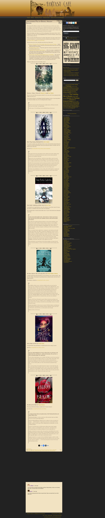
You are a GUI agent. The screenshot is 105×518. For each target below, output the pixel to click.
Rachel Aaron (66, 235)
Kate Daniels (73, 89)
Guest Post (65, 88)
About (32, 17)
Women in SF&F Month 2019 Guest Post (68, 104)
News (70, 91)
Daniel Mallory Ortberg (53, 273)
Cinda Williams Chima (67, 132)
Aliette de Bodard (67, 119)
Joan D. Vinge (66, 150)
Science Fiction (67, 92)
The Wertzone (66, 262)
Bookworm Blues (66, 241)
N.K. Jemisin (67, 91)
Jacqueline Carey (69, 89)
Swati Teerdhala (66, 211)
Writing (72, 108)
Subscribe (66, 33)
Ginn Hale (65, 140)
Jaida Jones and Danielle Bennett (69, 147)
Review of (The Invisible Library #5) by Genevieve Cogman (42, 44)
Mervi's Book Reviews (67, 248)
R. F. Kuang (66, 189)
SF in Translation (67, 254)
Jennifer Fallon (66, 148)
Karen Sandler (66, 154)
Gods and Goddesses (75, 87)
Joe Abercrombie (67, 151)
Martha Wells (66, 175)
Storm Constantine (67, 209)
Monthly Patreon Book (72, 90)
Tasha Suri (65, 213)
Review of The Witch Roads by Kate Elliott (71, 74)
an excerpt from (43, 280)
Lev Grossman (66, 164)
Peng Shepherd (66, 186)
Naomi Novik (66, 182)
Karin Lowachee (66, 155)
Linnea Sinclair (66, 165)
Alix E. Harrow (66, 121)
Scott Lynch (66, 201)
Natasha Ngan (41, 343)
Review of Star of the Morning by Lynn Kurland (36, 513)
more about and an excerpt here (41, 148)
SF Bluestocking (66, 253)
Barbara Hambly (66, 125)
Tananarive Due (66, 212)
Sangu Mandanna (67, 199)
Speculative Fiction (66, 94)
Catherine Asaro (66, 129)
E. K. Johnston (66, 135)
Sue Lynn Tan (66, 210)
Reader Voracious (67, 250)
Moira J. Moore (66, 178)
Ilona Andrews (76, 88)
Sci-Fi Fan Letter (66, 251)
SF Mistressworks (67, 255)
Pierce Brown (66, 187)
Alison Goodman (66, 120)
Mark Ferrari (66, 174)
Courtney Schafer (67, 134)
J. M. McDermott (66, 230)
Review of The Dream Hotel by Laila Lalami (71, 75)
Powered (71, 113)
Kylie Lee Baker (66, 160)
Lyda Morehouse (66, 167)
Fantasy (68, 86)
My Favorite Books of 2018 (34, 47)
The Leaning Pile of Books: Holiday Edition (39, 22)
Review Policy (38, 17)
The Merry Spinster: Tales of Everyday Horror (48, 450)
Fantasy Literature (67, 244)
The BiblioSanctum (67, 257)
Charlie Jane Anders (67, 131)
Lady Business (66, 247)
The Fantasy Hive (67, 259)
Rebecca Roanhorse (67, 192)
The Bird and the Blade (38, 450)
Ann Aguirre (64, 84)
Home (28, 17)
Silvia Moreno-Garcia (67, 206)
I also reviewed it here (40, 40)
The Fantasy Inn (66, 260)
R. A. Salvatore (66, 188)
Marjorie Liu (43, 93)
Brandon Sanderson (67, 126)
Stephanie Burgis (67, 208)
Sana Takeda (51, 93)
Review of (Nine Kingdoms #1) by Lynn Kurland (41, 54)
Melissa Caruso (66, 177)
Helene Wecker (66, 142)
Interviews (64, 89)
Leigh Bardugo (66, 163)
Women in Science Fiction (69, 100)
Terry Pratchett (66, 215)
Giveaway (65, 87)
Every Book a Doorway (68, 242)
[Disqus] (44, 467)
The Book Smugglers (67, 258)
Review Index (46, 17)
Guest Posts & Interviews (57, 17)
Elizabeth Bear (69, 84)
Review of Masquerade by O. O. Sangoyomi (71, 72)
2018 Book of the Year (31, 40)
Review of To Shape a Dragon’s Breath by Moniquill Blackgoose (71, 71)
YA (74, 108)
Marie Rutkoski (66, 172)
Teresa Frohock (66, 214)
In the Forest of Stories (68, 245)
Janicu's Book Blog (67, 246)
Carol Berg (65, 128)
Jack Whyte (66, 146)
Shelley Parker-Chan (67, 204)
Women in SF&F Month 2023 (73, 106)
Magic (68, 90)
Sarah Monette (74, 91)
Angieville (65, 240)
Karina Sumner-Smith (67, 156)
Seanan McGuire (74, 92)
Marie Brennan (66, 171)
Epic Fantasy (75, 84)
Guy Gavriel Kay (66, 141)
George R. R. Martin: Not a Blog (69, 228)
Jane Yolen (48, 205)
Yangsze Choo (66, 220)
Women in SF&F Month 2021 (71, 105)
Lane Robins (66, 161)
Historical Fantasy (71, 88)
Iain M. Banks (66, 143)
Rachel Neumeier (67, 191)
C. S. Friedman (66, 127)
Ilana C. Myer (66, 144)
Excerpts (64, 86)
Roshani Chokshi (67, 196)
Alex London (46, 142)
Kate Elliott (65, 157)
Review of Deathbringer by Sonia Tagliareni (71, 68)
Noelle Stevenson (67, 183)
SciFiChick (65, 252)
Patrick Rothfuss (66, 185)
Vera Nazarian (66, 219)
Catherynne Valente (67, 130)
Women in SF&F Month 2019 (74, 103)
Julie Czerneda (66, 152)
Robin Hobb (66, 195)
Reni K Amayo (66, 193)
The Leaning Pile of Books (56, 513)
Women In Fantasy (72, 98)
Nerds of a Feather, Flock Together (70, 249)
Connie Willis (66, 133)
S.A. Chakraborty (67, 197)
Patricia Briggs (66, 184)
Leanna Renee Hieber (67, 162)
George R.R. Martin (74, 86)
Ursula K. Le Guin (67, 217)
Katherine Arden (66, 158)
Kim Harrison (66, 159)
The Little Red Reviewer (68, 261)
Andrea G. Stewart (67, 123)
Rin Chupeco (66, 194)
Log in (44, 515)
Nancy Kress (66, 181)
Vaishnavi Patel (66, 218)
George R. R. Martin (67, 139)
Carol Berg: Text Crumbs (68, 225)
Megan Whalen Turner (67, 176)
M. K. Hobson (66, 168)
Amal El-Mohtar (66, 122)
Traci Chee (65, 216)
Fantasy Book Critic (67, 243)
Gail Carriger (66, 138)
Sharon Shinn (66, 203)
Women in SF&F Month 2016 (72, 102)
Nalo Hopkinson (66, 180)
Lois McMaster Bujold (67, 166)
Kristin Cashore (66, 233)
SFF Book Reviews (67, 256)
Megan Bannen (41, 404)
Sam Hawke (66, 198)
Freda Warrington (67, 137)
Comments (49, 515)
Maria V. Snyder (66, 170)
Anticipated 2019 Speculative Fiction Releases (37, 50)
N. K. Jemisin (66, 179)
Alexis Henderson (67, 118)
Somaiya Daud (66, 207)
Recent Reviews (66, 67)
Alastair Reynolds (67, 117)
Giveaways (70, 87)
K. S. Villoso (66, 153)
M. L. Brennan (66, 169)
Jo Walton (65, 149)
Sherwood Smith (66, 205)
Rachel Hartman (66, 190)
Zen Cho (65, 221)
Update (74, 96)
